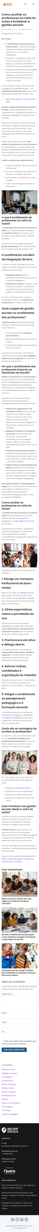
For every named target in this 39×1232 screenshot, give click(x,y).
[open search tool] (25, 4)
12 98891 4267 (7, 1154)
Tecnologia (6, 1110)
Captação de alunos (9, 1073)
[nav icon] (33, 4)
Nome (4, 1013)
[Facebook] (22, 1219)
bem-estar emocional (25, 292)
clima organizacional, (17, 382)
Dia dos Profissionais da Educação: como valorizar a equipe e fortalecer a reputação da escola (19, 937)
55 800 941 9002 (8, 1161)
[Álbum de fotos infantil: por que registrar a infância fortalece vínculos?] (19, 884)
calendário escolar (21, 88)
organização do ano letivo (24, 521)
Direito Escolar (7, 1081)
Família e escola (8, 1088)
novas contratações (13, 497)
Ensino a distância (9, 1084)
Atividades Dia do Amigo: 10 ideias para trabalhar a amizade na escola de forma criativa (19, 973)
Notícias (5, 1099)
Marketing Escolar (9, 1095)
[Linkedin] (26, 1219)
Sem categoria (7, 1107)
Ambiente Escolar (26, 29)
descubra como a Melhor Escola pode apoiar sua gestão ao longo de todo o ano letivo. (19, 859)
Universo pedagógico (10, 1114)
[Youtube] (17, 1219)
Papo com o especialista (11, 1103)
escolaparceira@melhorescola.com (15, 1146)
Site (3, 1032)
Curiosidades (7, 1077)
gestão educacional (19, 149)
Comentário (7, 994)
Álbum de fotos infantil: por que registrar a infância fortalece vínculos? (16, 901)
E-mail (5, 1022)
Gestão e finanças (8, 1092)
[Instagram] (13, 1219)
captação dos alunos (23, 788)
